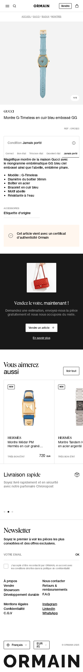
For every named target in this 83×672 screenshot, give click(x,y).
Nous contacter (53, 581)
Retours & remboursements (54, 588)
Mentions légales (16, 604)
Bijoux (45, 16)
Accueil (26, 16)
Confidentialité (14, 609)
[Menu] (7, 6)
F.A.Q (46, 594)
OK (77, 554)
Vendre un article (39, 327)
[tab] (4, 512)
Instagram (49, 604)
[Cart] (76, 6)
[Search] (14, 6)
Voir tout (71, 371)
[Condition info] (73, 143)
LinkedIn (48, 609)
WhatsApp (50, 613)
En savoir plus (41, 338)
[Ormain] (41, 6)
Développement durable (21, 595)
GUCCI (36, 16)
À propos (10, 581)
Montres (56, 16)
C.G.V (8, 613)
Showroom (11, 590)
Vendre (65, 6)
